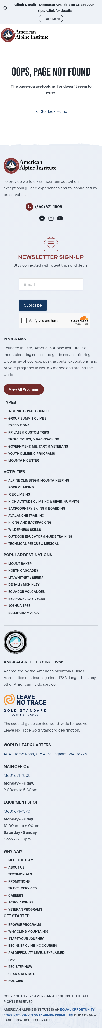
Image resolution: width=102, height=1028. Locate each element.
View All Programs (24, 389)
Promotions (19, 881)
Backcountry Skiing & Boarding (36, 508)
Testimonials (20, 874)
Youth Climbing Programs (31, 453)
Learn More (51, 19)
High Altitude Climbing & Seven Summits (43, 501)
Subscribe (33, 305)
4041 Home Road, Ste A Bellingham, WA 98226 (45, 754)
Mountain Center (23, 460)
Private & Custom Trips (28, 432)
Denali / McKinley (24, 584)
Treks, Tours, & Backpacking (33, 439)
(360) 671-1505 (48, 206)
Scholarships (21, 902)
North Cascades (23, 570)
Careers (15, 895)
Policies (15, 981)
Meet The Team (20, 860)
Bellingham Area (23, 613)
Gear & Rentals (21, 974)
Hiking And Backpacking (29, 522)
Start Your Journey (26, 939)
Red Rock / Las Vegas (26, 599)
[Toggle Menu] (96, 35)
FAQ (11, 960)
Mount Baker (20, 563)
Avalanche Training (26, 515)
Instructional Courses (29, 411)
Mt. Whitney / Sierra (26, 577)
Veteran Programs (25, 909)
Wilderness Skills (24, 529)
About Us (16, 867)
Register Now (20, 967)
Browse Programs (24, 925)
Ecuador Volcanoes (26, 592)
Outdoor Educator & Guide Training (40, 536)
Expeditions (18, 425)
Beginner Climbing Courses (32, 945)
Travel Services (22, 888)
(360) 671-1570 (17, 811)
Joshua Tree (19, 606)
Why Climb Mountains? (28, 931)
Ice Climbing (19, 494)
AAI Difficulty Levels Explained (36, 953)
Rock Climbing (21, 487)
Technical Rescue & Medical (33, 543)
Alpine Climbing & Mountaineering (38, 480)
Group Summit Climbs (27, 418)
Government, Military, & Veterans (38, 446)
